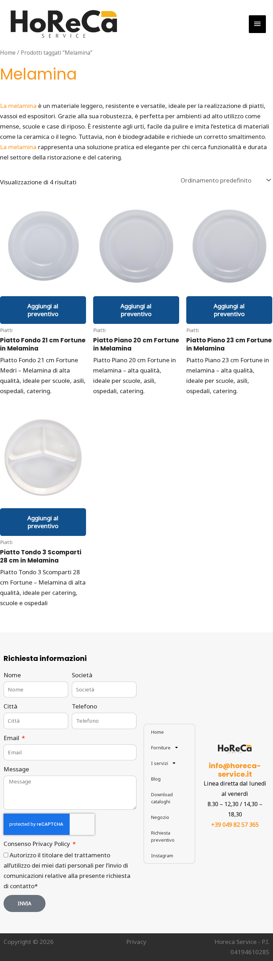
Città (10, 706)
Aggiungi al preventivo (42, 310)
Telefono (84, 706)
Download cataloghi (162, 798)
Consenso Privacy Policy (37, 844)
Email (12, 738)
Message (16, 769)
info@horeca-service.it (235, 770)
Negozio (160, 817)
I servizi (159, 763)
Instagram (162, 855)
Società (82, 675)
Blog (156, 779)
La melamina (18, 106)
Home (8, 52)
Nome (12, 675)
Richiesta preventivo (163, 836)
